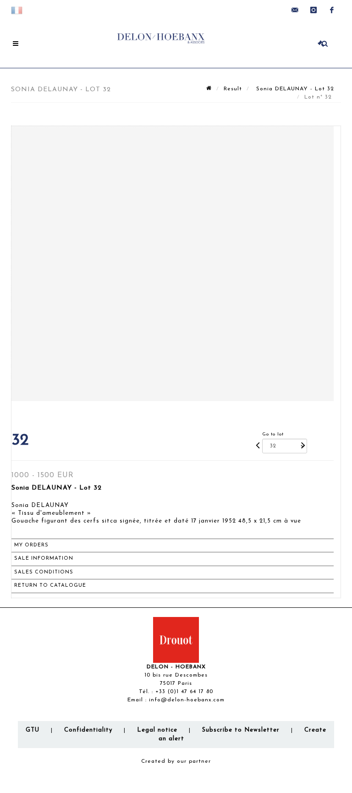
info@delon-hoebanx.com (187, 700)
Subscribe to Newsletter (241, 730)
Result (233, 89)
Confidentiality (88, 730)
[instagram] (313, 10)
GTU (32, 730)
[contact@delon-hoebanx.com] (295, 10)
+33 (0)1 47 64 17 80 (184, 691)
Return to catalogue (50, 585)
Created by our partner (176, 761)
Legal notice (157, 730)
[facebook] (332, 10)
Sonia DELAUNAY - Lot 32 (294, 89)
